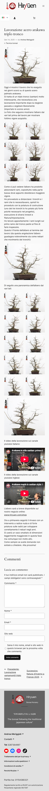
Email (7, 622)
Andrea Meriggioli (27, 40)
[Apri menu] (43, 6)
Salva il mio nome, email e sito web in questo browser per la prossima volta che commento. (25, 648)
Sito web (8, 633)
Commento (10, 583)
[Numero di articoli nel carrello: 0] (34, 17)
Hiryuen (31, 697)
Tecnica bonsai (12, 43)
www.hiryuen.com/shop (15, 515)
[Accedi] (20, 17)
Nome (8, 611)
